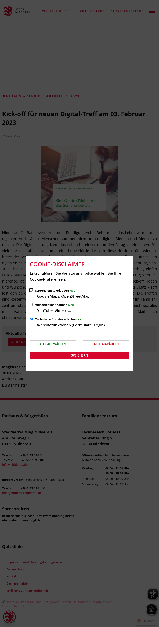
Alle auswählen (52, 344)
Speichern (79, 355)
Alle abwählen (106, 344)
